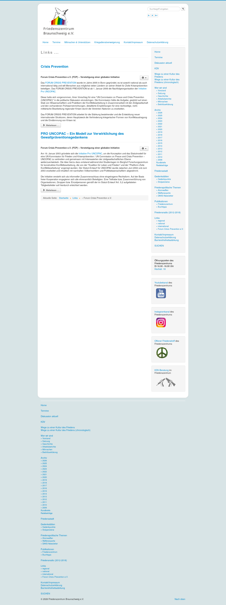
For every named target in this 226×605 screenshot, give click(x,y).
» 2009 (159, 159)
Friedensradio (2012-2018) (168, 212)
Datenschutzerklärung (157, 42)
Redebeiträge (162, 165)
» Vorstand (161, 90)
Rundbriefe (161, 162)
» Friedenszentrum (164, 203)
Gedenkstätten (162, 176)
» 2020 (159, 129)
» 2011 (159, 154)
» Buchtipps (161, 206)
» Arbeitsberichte (163, 98)
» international (162, 226)
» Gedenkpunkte (163, 179)
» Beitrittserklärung (164, 104)
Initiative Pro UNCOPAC (90, 153)
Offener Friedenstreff (165, 340)
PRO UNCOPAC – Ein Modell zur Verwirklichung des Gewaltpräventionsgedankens (82, 135)
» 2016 (159, 140)
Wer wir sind (161, 87)
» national (160, 223)
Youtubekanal (161, 282)
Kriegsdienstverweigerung (107, 42)
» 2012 (159, 151)
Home (45, 42)
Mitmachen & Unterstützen (77, 42)
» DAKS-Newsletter (164, 195)
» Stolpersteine (163, 181)
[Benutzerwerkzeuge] (144, 78)
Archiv (158, 109)
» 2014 (159, 145)
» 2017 (159, 137)
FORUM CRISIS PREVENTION (60, 82)
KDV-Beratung (162, 370)
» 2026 (159, 112)
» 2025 (159, 115)
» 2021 (159, 126)
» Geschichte (162, 95)
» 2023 (159, 120)
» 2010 (159, 156)
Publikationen (161, 201)
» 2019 (159, 131)
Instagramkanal (162, 311)
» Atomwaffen (162, 190)
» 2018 (159, 134)
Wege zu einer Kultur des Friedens (167, 75)
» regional (160, 220)
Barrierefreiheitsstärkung (167, 240)
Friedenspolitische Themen (168, 187)
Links (157, 217)
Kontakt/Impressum (133, 42)
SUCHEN (159, 245)
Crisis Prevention (54, 66)
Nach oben (180, 599)
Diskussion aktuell (163, 62)
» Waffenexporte (163, 192)
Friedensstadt (161, 170)
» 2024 (159, 118)
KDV (157, 68)
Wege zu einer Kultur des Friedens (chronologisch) (167, 81)
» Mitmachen (162, 101)
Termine (56, 42)
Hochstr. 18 (160, 268)
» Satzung (160, 93)
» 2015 (159, 143)
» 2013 (159, 148)
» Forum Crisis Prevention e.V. (170, 228)
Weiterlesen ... (52, 125)
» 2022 (159, 123)
